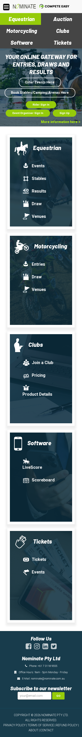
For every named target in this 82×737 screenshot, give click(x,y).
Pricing (38, 375)
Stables (39, 178)
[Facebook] (28, 647)
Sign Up (65, 113)
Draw (37, 203)
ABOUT (33, 730)
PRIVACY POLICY (14, 725)
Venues (39, 216)
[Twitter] (54, 647)
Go (58, 695)
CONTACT (47, 730)
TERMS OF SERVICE (41, 725)
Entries (38, 264)
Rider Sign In (41, 104)
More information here (59, 122)
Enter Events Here (39, 82)
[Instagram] (37, 647)
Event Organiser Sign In (27, 113)
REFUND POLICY (67, 725)
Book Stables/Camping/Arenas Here (40, 93)
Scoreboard (43, 479)
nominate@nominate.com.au (48, 678)
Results (39, 191)
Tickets (39, 559)
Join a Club (42, 362)
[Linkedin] (45, 647)
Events (38, 165)
